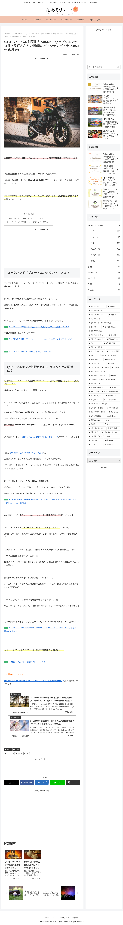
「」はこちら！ (27, 662)
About (54, 917)
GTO (27, 754)
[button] (73, 782)
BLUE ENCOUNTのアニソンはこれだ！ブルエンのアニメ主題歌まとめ (39, 339)
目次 (26, 214)
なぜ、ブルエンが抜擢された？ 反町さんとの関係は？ (29, 222)
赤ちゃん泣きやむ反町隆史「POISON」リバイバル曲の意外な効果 (33, 681)
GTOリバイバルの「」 (39, 437)
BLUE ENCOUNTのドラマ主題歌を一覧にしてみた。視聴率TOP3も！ (39, 327)
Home (47, 917)
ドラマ (17, 749)
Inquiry (75, 917)
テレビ (9, 749)
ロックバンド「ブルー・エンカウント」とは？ (26, 219)
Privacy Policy (64, 917)
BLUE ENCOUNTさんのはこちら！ (29, 351)
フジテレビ (10, 754)
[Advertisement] (42, 77)
